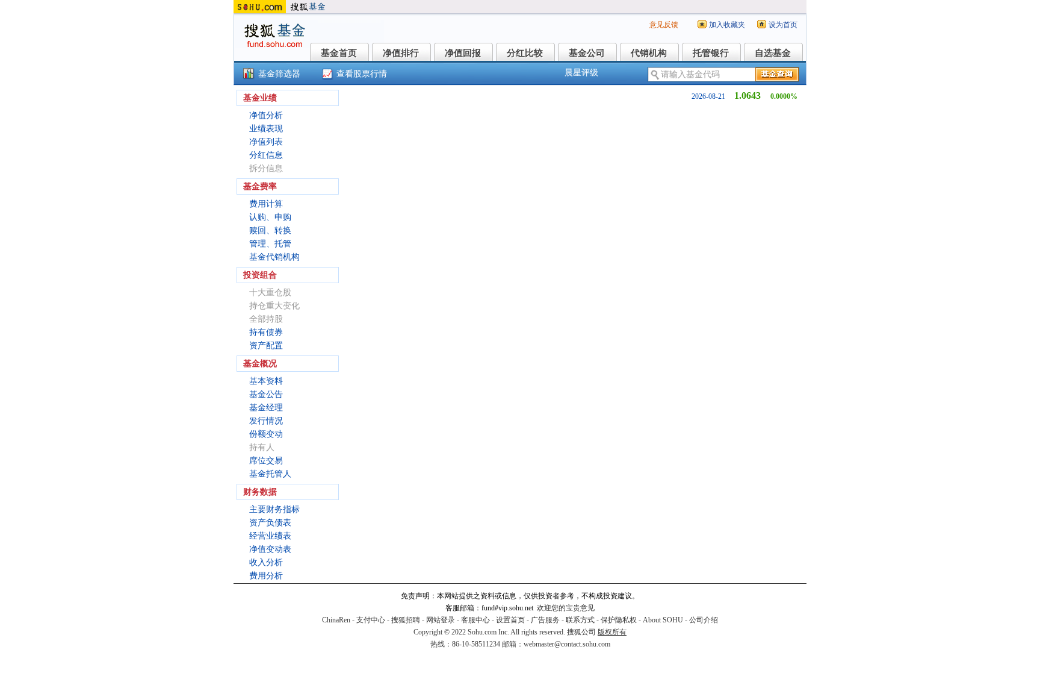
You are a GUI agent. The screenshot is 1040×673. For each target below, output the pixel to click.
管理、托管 (270, 243)
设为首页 (783, 24)
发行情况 (266, 420)
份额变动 (266, 434)
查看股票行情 (361, 73)
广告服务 (545, 620)
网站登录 (440, 620)
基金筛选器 (279, 73)
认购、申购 (270, 217)
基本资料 (266, 381)
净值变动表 (270, 549)
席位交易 (266, 460)
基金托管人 (270, 473)
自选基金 (773, 53)
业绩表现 (266, 128)
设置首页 (510, 620)
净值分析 (266, 115)
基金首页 (339, 53)
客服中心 (475, 620)
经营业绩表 (270, 535)
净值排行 (401, 53)
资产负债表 (270, 522)
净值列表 (266, 141)
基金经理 (266, 407)
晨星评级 (581, 72)
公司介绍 (703, 620)
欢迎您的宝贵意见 (566, 608)
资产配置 (266, 345)
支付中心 (370, 620)
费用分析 (266, 575)
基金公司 (587, 53)
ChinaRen (336, 620)
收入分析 (266, 562)
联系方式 (580, 620)
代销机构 (649, 53)
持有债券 (266, 332)
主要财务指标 (274, 509)
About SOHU (663, 620)
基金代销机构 (274, 256)
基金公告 (266, 394)
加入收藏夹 (727, 24)
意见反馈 (663, 24)
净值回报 (463, 53)
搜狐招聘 (405, 620)
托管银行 (711, 53)
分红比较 (525, 53)
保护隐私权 (619, 620)
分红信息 (266, 155)
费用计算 (266, 203)
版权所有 (612, 632)
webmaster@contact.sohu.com (567, 644)
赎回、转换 (270, 230)
